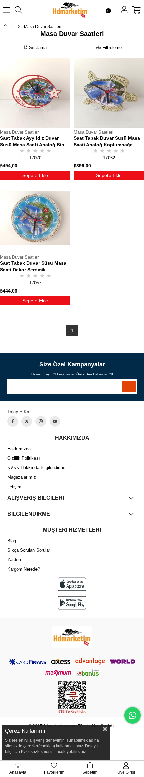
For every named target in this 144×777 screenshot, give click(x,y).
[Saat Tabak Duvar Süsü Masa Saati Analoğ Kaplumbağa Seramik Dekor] (109, 93)
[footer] (72, 637)
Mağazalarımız (21, 477)
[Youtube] (55, 421)
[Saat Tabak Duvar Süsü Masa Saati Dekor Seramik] (35, 218)
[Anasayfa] (11, 26)
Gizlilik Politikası (23, 458)
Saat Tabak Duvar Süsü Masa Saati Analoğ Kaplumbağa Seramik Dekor (107, 141)
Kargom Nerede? (23, 569)
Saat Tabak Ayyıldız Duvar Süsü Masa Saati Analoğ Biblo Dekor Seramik (34, 141)
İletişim (14, 486)
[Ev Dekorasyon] (19, 26)
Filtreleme (112, 47)
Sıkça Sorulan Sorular (28, 550)
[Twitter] (26, 421)
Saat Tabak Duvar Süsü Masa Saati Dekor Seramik (33, 266)
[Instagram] (40, 421)
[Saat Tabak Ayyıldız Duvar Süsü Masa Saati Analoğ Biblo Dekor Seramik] (35, 93)
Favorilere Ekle (65, 149)
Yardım (14, 559)
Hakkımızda (19, 448)
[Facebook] (12, 421)
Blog (11, 540)
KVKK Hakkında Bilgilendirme (36, 467)
